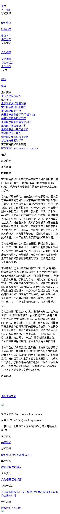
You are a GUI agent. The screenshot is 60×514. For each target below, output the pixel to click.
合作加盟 (6, 66)
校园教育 (6, 467)
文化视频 (6, 52)
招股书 (28, 492)
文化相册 (6, 59)
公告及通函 (7, 492)
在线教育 (17, 467)
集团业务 (6, 39)
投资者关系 (7, 62)
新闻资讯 (6, 22)
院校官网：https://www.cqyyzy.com (19, 148)
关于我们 (6, 10)
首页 (3, 6)
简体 (3, 79)
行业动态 (6, 29)
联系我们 (6, 508)
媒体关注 (6, 35)
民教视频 (17, 479)
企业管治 (37, 492)
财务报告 (19, 492)
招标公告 (17, 508)
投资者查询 (49, 492)
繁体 (3, 86)
